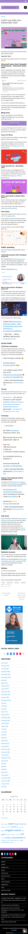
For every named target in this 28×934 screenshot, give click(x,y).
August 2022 (4, 726)
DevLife (3, 16)
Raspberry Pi (4, 884)
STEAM (12, 840)
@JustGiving (13, 497)
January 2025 (5, 669)
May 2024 (4, 680)
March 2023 (4, 712)
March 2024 (4, 683)
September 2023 (6, 700)
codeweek (3, 827)
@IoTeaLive (7, 324)
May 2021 (3, 766)
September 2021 (5, 758)
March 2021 (4, 772)
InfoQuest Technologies (7, 520)
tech (18, 840)
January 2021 (4, 775)
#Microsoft (14, 402)
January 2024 (5, 689)
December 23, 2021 (9, 339)
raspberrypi (3, 840)
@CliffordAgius (8, 326)
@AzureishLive (17, 322)
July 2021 (3, 763)
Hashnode (14, 208)
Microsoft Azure (5, 876)
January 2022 (5, 746)
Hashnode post (5, 147)
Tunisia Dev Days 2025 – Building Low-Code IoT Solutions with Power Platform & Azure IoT (13, 900)
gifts (23, 830)
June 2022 (4, 732)
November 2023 (5, 694)
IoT (22, 834)
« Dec (2, 818)
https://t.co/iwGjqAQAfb (11, 504)
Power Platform (5, 882)
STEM (15, 840)
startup (8, 840)
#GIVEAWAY (9, 426)
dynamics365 (20, 827)
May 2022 (3, 735)
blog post (16, 146)
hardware (13, 834)
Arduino (3, 861)
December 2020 (5, 778)
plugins (8, 838)
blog (4, 115)
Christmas (9, 582)
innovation (18, 834)
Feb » (6, 818)
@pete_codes (16, 324)
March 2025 (4, 663)
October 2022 (5, 723)
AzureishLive (12, 295)
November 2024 (5, 674)
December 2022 (5, 717)
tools (21, 840)
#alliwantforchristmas (10, 407)
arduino (6, 824)
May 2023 (3, 709)
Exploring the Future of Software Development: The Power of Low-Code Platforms (12, 910)
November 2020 (5, 781)
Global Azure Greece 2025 (8, 922)
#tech (10, 404)
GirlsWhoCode (15, 484)
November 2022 (5, 720)
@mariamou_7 (8, 329)
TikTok (24, 392)
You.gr (23, 528)
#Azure (21, 402)
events (17, 830)
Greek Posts (4, 873)
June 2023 (4, 706)
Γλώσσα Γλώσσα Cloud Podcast (10, 905)
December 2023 (5, 692)
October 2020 (5, 784)
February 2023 (5, 715)
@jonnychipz (18, 326)
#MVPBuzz (6, 402)
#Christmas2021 (8, 365)
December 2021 (5, 749)
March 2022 (4, 740)
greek (3, 834)
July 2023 (3, 703)
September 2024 (6, 677)
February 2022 (5, 743)
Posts (2, 879)
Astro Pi (3, 556)
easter (3, 830)
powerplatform (18, 837)
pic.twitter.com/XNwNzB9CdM (13, 377)
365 (2, 824)
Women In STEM (5, 890)
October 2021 (5, 755)
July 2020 (3, 786)
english (23, 582)
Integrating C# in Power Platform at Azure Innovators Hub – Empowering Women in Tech (13, 917)
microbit (3, 838)
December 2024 (5, 671)
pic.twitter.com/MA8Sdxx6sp (12, 466)
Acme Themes (18, 933)
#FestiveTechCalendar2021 (12, 375)
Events (3, 870)
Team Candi (21, 518)
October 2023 (5, 697)
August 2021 (4, 761)
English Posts (5, 867)
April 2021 (3, 769)
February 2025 (5, 666)
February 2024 (5, 686)
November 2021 (5, 752)
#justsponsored (11, 489)
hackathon (8, 834)
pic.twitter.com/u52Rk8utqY (12, 331)
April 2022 (3, 738)
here (23, 103)
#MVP (5, 404)
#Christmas (16, 404)
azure (11, 823)
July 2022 (3, 729)
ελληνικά (11, 842)
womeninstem (5, 842)
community (8, 827)
